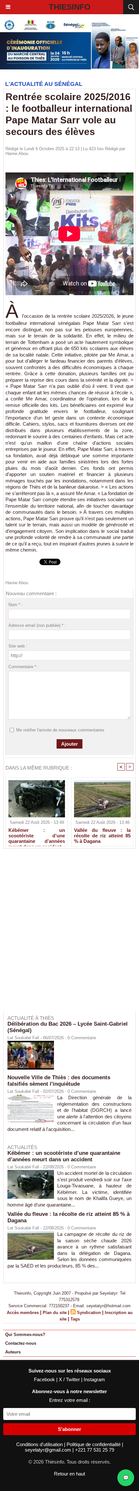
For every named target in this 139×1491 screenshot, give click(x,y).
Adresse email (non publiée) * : (37, 625)
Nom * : (15, 604)
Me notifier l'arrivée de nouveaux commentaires (60, 730)
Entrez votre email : (69, 1400)
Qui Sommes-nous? (25, 1334)
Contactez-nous (20, 1343)
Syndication (89, 1312)
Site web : (17, 646)
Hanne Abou (16, 153)
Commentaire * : (23, 666)
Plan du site (55, 1312)
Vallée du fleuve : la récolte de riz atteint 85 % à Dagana (102, 835)
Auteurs (13, 1352)
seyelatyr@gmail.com (48, 1450)
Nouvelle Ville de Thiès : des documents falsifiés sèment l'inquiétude (58, 1080)
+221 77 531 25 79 (94, 1450)
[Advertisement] (66, 934)
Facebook (45, 1379)
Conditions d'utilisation (40, 1444)
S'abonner (69, 1429)
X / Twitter (70, 1379)
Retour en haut (69, 1473)
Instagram (94, 1379)
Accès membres (23, 1312)
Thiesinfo (70, 7)
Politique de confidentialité (94, 1444)
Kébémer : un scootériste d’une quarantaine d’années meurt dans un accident (36, 835)
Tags (75, 1319)
